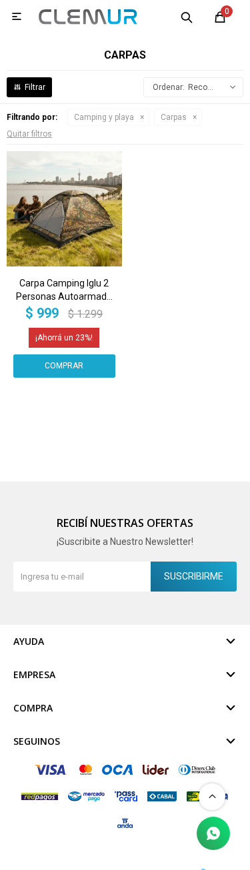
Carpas (174, 117)
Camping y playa (104, 117)
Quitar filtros (29, 134)
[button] (186, 16)
